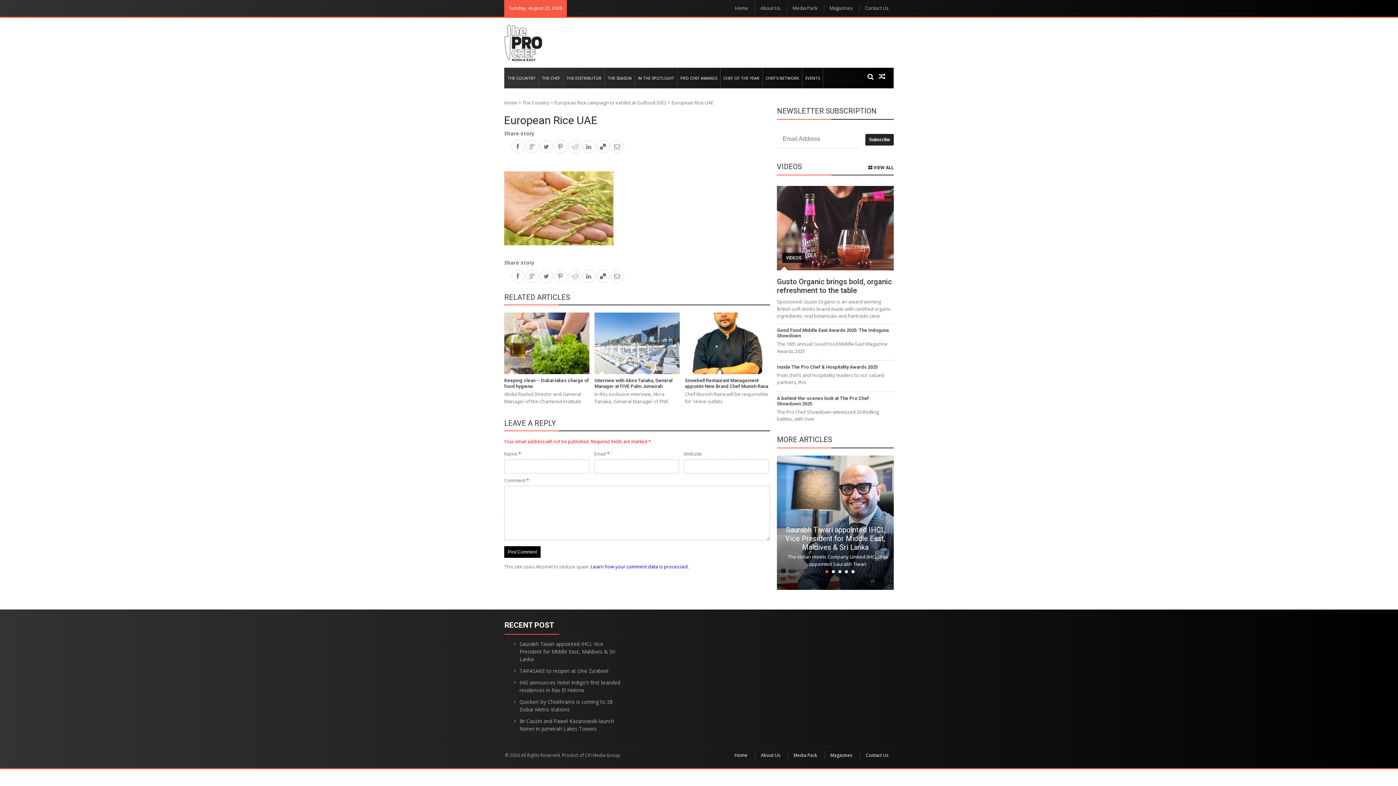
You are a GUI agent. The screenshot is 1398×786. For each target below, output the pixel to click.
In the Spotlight (656, 78)
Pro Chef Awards (698, 78)
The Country (522, 78)
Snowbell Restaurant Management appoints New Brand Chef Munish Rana (726, 383)
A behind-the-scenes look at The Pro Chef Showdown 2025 (823, 401)
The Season (620, 78)
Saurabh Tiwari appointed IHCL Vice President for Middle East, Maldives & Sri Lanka (835, 538)
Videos (794, 258)
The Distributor (583, 78)
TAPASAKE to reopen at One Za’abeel (564, 670)
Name (512, 453)
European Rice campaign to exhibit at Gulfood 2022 (610, 102)
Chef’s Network (782, 78)
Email (601, 453)
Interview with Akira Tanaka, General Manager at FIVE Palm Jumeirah (633, 383)
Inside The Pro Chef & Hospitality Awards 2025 (827, 367)
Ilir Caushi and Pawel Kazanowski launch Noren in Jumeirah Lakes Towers (567, 725)
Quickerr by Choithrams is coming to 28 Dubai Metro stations (566, 705)
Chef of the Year (741, 78)
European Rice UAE (550, 120)
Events (812, 78)
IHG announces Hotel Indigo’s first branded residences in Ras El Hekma (570, 686)
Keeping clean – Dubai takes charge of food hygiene (546, 383)
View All (883, 167)
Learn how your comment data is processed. (640, 566)
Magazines (841, 8)
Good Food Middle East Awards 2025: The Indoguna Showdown (833, 333)
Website (693, 453)
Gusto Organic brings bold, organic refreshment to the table (834, 286)
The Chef (551, 78)
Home (741, 8)
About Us (770, 8)
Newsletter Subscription (827, 111)
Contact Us (876, 8)
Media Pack (805, 8)
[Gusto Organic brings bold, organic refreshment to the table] (835, 228)
